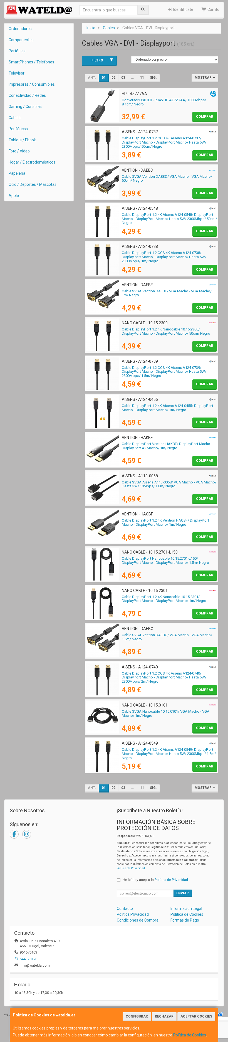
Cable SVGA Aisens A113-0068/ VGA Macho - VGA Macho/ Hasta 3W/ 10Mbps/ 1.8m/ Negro (169, 484)
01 (104, 78)
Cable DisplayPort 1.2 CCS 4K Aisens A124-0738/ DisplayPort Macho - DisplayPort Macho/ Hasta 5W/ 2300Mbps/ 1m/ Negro (164, 257)
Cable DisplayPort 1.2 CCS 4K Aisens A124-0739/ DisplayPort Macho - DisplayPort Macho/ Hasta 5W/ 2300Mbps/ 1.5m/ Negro (164, 372)
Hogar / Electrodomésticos (32, 162)
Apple (14, 195)
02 (113, 78)
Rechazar (164, 1016)
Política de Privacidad (131, 868)
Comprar (204, 116)
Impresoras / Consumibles (32, 84)
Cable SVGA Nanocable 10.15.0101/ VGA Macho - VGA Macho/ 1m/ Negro (165, 713)
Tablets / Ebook (22, 140)
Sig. (153, 78)
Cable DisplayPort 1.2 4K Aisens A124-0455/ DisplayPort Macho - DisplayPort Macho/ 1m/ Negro (167, 408)
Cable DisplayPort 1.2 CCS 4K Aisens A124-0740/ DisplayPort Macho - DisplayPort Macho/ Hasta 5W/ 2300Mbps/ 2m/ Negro (164, 677)
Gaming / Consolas (25, 106)
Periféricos (18, 129)
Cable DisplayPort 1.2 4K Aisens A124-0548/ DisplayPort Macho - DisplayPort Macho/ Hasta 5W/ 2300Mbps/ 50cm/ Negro (169, 219)
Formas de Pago (184, 920)
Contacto (125, 908)
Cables (15, 117)
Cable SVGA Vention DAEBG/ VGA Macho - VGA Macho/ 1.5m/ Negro (167, 637)
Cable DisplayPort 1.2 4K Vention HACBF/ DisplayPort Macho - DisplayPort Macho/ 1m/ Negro (165, 522)
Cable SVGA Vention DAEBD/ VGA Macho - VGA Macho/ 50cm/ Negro (167, 178)
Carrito (213, 9)
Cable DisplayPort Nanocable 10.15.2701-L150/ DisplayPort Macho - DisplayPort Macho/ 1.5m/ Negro (165, 560)
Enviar (182, 893)
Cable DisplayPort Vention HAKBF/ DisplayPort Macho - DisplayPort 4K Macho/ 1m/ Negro (167, 446)
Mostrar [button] (203, 78)
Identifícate (182, 9)
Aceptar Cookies (196, 1016)
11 (142, 78)
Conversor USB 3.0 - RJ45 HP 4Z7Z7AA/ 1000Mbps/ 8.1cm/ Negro (164, 102)
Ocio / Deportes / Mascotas (32, 184)
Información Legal (186, 908)
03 (123, 78)
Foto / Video (19, 151)
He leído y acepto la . (156, 880)
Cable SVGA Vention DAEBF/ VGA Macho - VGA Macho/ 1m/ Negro (167, 293)
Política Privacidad (133, 914)
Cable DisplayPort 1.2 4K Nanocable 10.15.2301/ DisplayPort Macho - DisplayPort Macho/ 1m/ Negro (164, 599)
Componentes (21, 40)
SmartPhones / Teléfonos (31, 62)
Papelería (17, 173)
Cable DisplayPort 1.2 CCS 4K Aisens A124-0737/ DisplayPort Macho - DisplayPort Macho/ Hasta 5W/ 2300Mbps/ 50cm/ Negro (164, 142)
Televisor (16, 73)
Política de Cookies (189, 1035)
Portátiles (17, 51)
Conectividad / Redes (27, 95)
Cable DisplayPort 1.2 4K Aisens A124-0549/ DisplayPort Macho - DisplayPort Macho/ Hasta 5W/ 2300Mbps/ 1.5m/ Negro (169, 753)
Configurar (137, 1016)
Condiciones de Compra (137, 920)
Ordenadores (20, 28)
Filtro (97, 60)
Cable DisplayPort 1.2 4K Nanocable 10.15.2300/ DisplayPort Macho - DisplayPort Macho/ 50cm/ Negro (166, 331)
